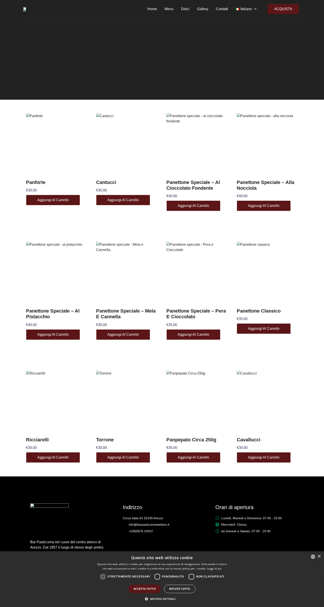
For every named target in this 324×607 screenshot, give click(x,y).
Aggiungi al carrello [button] (53, 200)
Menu (169, 9)
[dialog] (162, 579)
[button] (162, 599)
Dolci (185, 9)
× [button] (319, 556)
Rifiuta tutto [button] (179, 589)
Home (152, 9)
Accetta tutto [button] (145, 589)
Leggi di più (214, 568)
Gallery (202, 9)
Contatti (222, 9)
